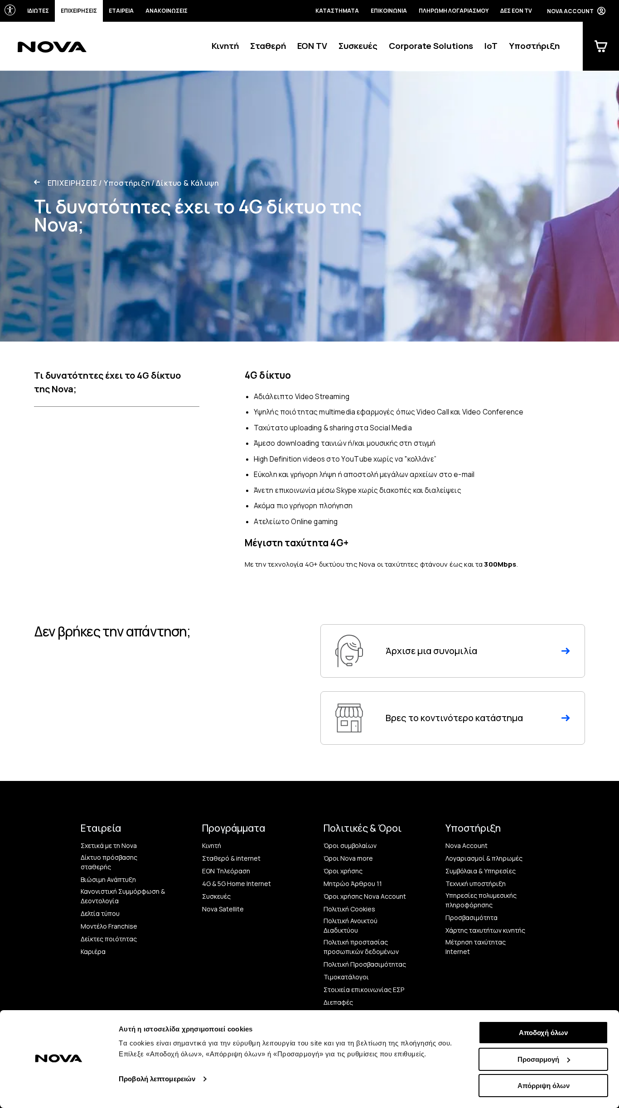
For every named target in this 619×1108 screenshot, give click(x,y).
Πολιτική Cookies (349, 909)
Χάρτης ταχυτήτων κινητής (485, 930)
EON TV (312, 46)
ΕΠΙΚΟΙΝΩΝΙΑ (389, 10)
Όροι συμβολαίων (350, 845)
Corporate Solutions (431, 46)
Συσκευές (358, 46)
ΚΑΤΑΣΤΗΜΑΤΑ (337, 10)
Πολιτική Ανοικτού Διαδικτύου (350, 925)
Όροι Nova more (348, 858)
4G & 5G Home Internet (236, 883)
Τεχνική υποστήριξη (475, 883)
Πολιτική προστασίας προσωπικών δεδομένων (361, 947)
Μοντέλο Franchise (109, 926)
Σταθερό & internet (231, 858)
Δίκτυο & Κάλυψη (185, 183)
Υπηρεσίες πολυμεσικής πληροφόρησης (481, 900)
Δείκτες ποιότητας (109, 939)
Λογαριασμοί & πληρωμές (483, 858)
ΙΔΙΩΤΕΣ (38, 10)
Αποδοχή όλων (543, 1032)
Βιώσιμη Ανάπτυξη (108, 879)
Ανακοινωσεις (166, 10)
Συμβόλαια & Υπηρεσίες (480, 871)
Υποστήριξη (534, 46)
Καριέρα (93, 951)
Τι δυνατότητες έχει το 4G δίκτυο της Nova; (107, 382)
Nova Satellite (223, 909)
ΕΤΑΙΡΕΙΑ (121, 10)
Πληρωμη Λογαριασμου (453, 10)
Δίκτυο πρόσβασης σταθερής (109, 862)
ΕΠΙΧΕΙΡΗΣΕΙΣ (79, 10)
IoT (491, 46)
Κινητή (225, 46)
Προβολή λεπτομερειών (157, 1079)
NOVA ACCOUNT (570, 11)
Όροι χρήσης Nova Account (365, 896)
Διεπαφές (338, 1002)
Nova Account (466, 845)
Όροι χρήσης (343, 871)
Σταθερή (268, 46)
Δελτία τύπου (100, 913)
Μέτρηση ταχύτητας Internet (475, 947)
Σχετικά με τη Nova (109, 845)
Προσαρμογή (538, 1059)
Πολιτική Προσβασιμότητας (365, 964)
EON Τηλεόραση (226, 871)
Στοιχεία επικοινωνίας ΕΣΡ (364, 989)
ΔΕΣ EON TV (516, 10)
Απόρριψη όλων (543, 1085)
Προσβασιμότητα (471, 917)
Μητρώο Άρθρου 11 (353, 883)
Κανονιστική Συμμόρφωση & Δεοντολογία (123, 896)
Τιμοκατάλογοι (346, 977)
